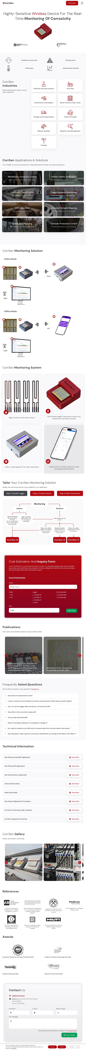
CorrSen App (62, 597)
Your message (13, 1017)
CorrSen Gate (62, 595)
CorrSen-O (37, 600)
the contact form (57, 566)
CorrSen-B (37, 595)
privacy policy (72, 1031)
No (11, 597)
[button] (4, 267)
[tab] (15, 493)
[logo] (62, 43)
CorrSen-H (37, 597)
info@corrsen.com (18, 996)
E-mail (35, 1009)
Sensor (11, 583)
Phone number (60, 1009)
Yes (12, 595)
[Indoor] (62, 844)
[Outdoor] (23, 844)
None (36, 602)
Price (10, 606)
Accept (52, 1047)
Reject (61, 1047)
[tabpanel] (43, 522)
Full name (12, 1009)
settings (14, 1048)
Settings (71, 1047)
